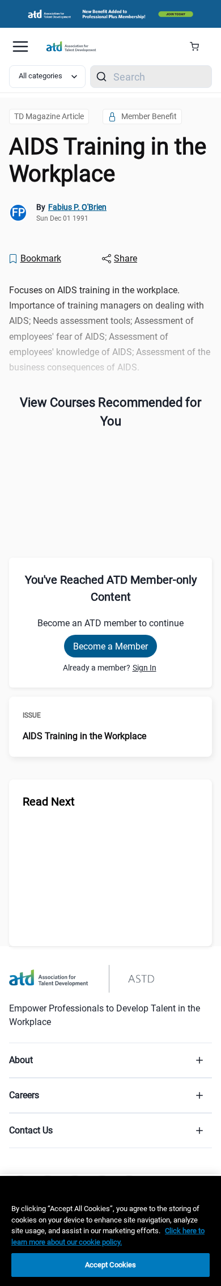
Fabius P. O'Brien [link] (77, 207)
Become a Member (110, 646)
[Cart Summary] (198, 46)
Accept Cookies (111, 1264)
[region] (110, 1231)
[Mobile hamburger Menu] (20, 46)
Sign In (144, 667)
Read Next (49, 801)
